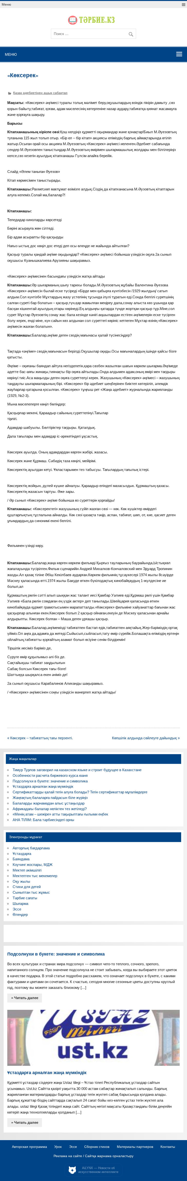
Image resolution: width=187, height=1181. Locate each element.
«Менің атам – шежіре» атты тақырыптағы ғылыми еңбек (60, 814)
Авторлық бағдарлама (31, 848)
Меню (6, 4)
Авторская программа (29, 1147)
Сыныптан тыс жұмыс (31, 892)
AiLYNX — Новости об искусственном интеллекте (98, 1170)
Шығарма (20, 903)
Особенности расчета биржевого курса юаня (50, 775)
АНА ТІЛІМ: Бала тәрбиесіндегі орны (43, 820)
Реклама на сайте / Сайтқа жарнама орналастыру (93, 1156)
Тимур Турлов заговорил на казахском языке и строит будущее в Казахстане (77, 770)
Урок (58, 1147)
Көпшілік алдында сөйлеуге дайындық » (146, 738)
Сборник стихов (96, 1147)
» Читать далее (24, 998)
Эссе (17, 909)
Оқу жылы (21, 881)
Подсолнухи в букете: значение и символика (50, 781)
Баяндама (21, 859)
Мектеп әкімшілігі (27, 870)
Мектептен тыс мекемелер (35, 876)
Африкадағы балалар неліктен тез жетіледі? (50, 809)
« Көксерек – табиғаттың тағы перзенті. (40, 738)
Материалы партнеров (135, 1147)
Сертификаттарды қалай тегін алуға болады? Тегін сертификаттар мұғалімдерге (80, 792)
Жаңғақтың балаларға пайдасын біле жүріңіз (50, 798)
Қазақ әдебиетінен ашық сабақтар (40, 93)
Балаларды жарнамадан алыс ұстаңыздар (48, 803)
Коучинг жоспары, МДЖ (33, 864)
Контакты (167, 1147)
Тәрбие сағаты (25, 898)
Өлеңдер (20, 914)
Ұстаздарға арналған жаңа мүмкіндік (43, 786)
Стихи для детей (27, 887)
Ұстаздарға (22, 854)
